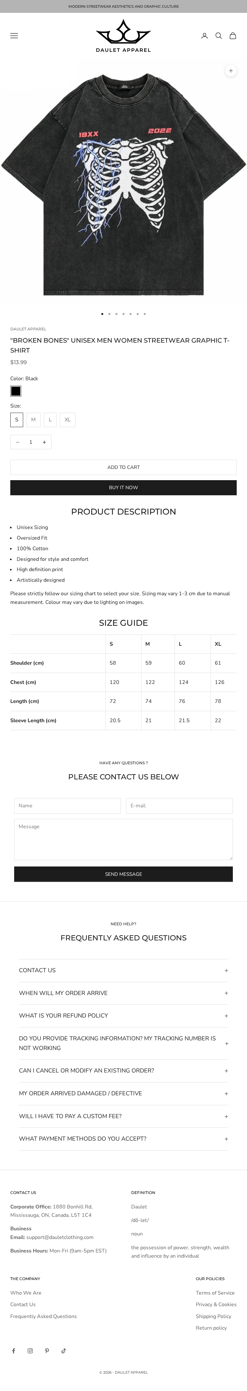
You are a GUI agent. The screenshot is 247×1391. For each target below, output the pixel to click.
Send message (123, 874)
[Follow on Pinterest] (47, 1351)
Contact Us (23, 1304)
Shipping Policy (213, 1316)
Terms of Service (215, 1293)
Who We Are (25, 1293)
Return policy (211, 1328)
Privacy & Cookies (216, 1304)
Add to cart (123, 467)
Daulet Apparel (28, 329)
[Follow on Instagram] (30, 1351)
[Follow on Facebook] (13, 1351)
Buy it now (123, 487)
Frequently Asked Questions (43, 1316)
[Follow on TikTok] (63, 1351)
